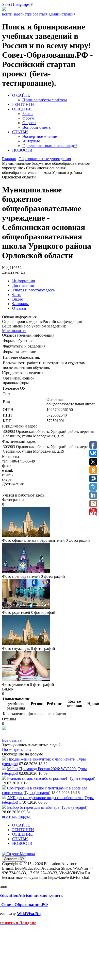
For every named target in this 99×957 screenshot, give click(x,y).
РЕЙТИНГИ (23, 104)
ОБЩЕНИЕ (22, 109)
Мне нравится (14, 330)
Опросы (29, 123)
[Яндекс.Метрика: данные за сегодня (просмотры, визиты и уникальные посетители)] (18, 854)
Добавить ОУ (14, 859)
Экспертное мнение (39, 136)
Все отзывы (12, 740)
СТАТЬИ (20, 132)
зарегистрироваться (30, 14)
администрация (61, 14)
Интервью (31, 141)
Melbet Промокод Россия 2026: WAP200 (42, 769)
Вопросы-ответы (37, 127)
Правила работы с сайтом (44, 100)
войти (7, 14)
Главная (9, 159)
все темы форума (16, 816)
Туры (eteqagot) (82, 778)
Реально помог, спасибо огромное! (37, 778)
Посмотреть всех (16, 749)
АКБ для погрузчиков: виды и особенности (45, 798)
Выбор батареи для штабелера (33, 807)
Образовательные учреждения (45, 159)
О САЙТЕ (21, 95)
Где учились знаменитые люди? (49, 145)
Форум (28, 118)
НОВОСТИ (22, 150)
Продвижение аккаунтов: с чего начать (41, 759)
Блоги (27, 113)
